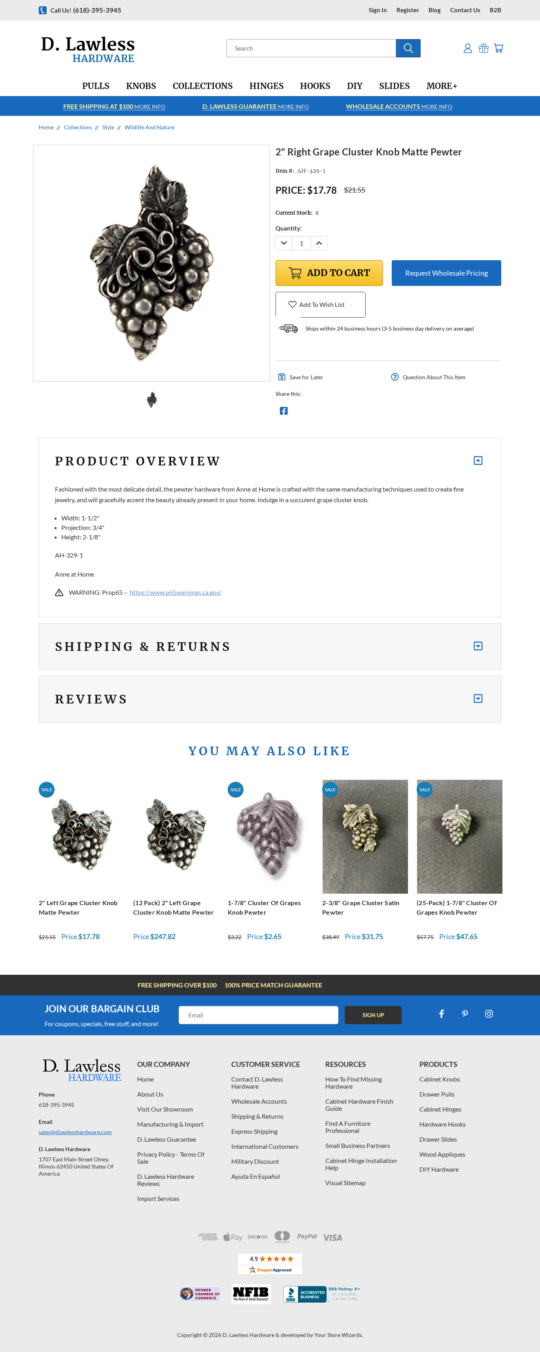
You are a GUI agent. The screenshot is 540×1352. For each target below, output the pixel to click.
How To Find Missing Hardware (353, 1082)
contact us (465, 10)
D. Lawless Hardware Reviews (165, 1179)
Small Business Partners (357, 1145)
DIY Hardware (439, 1169)
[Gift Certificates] (484, 48)
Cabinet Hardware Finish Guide (359, 1104)
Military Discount (255, 1161)
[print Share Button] (340, 413)
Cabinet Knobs (439, 1079)
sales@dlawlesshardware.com (75, 1132)
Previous (519, 1327)
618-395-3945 (56, 1104)
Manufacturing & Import (170, 1124)
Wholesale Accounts (259, 1101)
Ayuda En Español (255, 1176)
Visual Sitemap (345, 1182)
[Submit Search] (408, 48)
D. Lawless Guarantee (166, 1139)
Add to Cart (82, 835)
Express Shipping (254, 1131)
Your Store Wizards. (338, 1334)
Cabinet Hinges (440, 1109)
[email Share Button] (312, 413)
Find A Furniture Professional (347, 1126)
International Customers (264, 1146)
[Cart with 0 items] (498, 48)
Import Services (158, 1198)
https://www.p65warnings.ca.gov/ (175, 592)
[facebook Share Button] (284, 413)
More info (114, 106)
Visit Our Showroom (165, 1109)
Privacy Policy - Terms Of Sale (170, 1157)
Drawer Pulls (437, 1094)
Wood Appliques (442, 1154)
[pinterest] (465, 1014)
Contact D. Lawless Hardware (257, 1082)
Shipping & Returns (257, 1116)
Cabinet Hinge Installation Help (361, 1164)
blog (435, 10)
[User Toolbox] (468, 48)
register (408, 10)
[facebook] (441, 1014)
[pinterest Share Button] (369, 413)
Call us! (86, 10)
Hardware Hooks (442, 1124)
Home (145, 1079)
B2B (495, 10)
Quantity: (289, 228)
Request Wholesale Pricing (446, 273)
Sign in (378, 10)
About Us (150, 1094)
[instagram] (489, 1014)
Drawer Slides (438, 1139)
